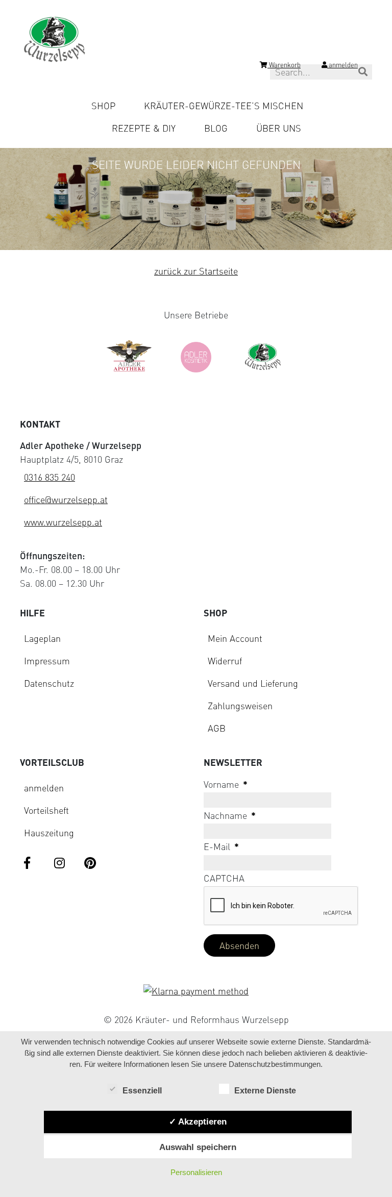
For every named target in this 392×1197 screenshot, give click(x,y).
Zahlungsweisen (240, 705)
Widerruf (225, 660)
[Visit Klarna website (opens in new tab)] (196, 991)
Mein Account (235, 638)
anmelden (44, 787)
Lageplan (42, 638)
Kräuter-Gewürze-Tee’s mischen (223, 105)
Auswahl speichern (197, 1147)
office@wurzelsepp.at (66, 499)
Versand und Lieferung (253, 683)
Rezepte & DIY (144, 128)
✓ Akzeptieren (198, 1121)
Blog (216, 128)
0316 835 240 (49, 477)
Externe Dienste (265, 1090)
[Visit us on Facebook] (31, 864)
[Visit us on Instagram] (61, 864)
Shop (103, 105)
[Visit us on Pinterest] (91, 864)
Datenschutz (49, 683)
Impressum (47, 660)
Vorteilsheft (46, 810)
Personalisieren (196, 1172)
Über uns (278, 128)
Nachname (230, 815)
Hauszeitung (49, 832)
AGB (217, 728)
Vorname (226, 784)
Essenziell (142, 1090)
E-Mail (221, 846)
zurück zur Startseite (196, 271)
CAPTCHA (224, 878)
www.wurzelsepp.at (63, 522)
